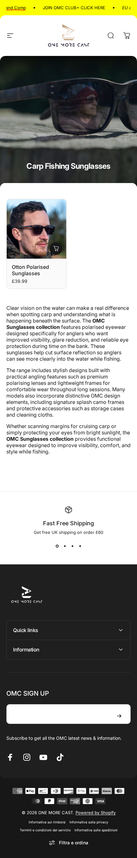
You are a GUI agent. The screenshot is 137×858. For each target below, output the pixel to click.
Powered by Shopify (96, 812)
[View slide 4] (80, 546)
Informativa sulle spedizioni (96, 830)
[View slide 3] (72, 546)
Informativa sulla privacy (88, 822)
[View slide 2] (64, 546)
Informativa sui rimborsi (47, 822)
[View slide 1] (57, 546)
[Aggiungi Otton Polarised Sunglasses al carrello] (56, 248)
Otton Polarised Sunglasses (30, 270)
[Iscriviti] (119, 716)
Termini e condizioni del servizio (45, 830)
